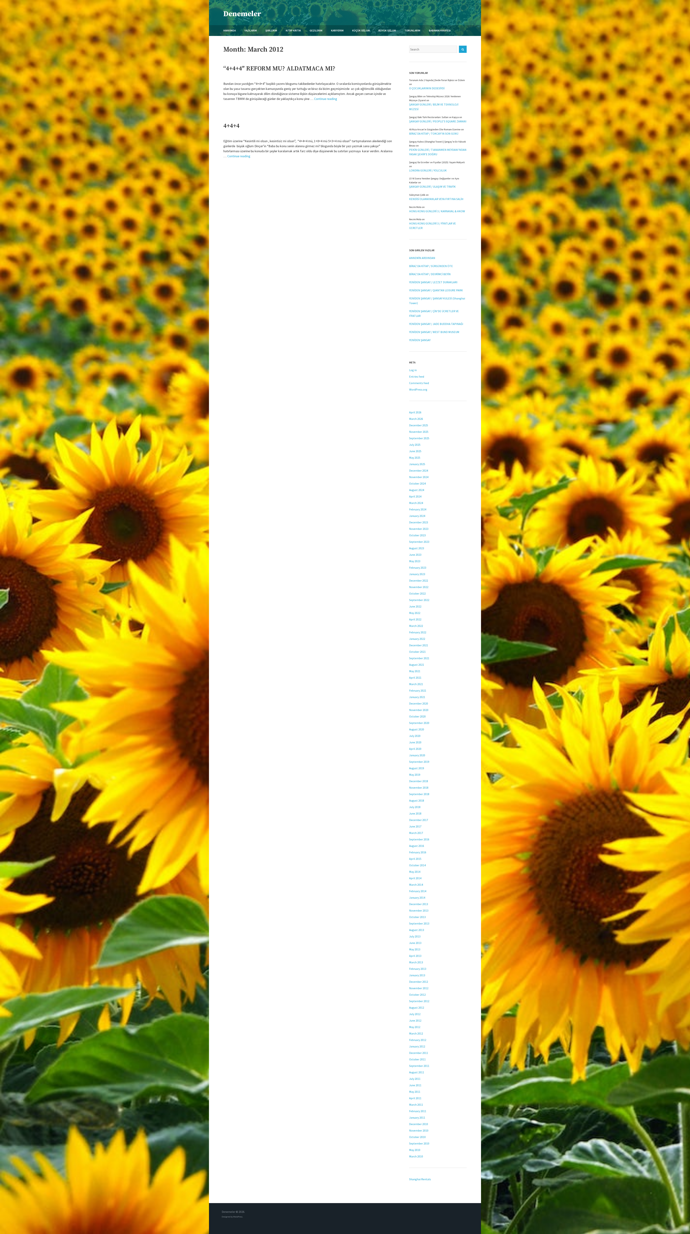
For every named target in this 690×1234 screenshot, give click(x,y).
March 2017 (416, 833)
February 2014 (417, 891)
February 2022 (417, 632)
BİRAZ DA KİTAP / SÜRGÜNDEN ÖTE (431, 266)
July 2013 (414, 936)
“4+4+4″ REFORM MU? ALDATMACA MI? (279, 68)
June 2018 (415, 813)
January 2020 (417, 755)
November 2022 (418, 587)
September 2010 (419, 1143)
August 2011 (416, 1072)
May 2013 (414, 949)
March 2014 (416, 884)
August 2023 (416, 548)
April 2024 (415, 496)
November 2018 (418, 787)
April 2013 (415, 956)
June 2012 (415, 1020)
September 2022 (419, 600)
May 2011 (414, 1091)
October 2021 (417, 651)
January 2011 (417, 1117)
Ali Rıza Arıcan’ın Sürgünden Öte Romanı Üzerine (435, 129)
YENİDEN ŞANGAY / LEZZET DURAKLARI (433, 282)
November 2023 (418, 529)
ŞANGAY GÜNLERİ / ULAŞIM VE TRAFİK (432, 186)
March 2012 (416, 1033)
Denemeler (242, 14)
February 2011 (417, 1111)
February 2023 (417, 567)
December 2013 (418, 904)
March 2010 (416, 1156)
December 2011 (418, 1053)
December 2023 (418, 522)
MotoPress (237, 1216)
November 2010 (418, 1130)
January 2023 (417, 574)
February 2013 (417, 969)
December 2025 (418, 425)
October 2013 (417, 917)
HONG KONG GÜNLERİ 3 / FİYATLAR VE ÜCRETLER (432, 226)
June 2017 (415, 826)
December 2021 (418, 645)
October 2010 (417, 1137)
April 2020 (415, 749)
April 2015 (415, 859)
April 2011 (415, 1098)
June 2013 (415, 943)
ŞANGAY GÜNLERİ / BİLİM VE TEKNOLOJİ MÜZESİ (433, 107)
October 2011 (417, 1059)
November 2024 (418, 477)
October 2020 (417, 716)
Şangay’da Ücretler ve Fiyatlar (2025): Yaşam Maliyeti (437, 162)
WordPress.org (418, 389)
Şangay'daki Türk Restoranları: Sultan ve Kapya (434, 117)
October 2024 (417, 483)
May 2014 (414, 871)
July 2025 (414, 444)
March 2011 (416, 1104)
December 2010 (418, 1124)
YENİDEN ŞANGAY (420, 340)
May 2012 (414, 1027)
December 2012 (418, 981)
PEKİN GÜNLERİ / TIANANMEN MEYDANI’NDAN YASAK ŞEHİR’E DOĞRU (437, 152)
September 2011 (419, 1066)
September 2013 (419, 923)
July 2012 (414, 1014)
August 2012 (416, 1007)
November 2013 (418, 910)
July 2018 (414, 807)
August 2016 (416, 846)
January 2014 (417, 897)
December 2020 (418, 703)
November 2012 (418, 988)
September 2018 (419, 794)
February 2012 (417, 1040)
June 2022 (415, 606)
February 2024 (417, 509)
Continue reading (325, 99)
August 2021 (416, 664)
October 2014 (417, 865)
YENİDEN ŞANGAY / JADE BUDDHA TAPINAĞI (436, 324)
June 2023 (415, 554)
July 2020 (414, 736)
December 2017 (418, 820)
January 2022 (417, 639)
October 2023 (417, 535)
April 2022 (415, 619)
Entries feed (416, 376)
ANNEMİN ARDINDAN (422, 258)
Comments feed (419, 383)
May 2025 (414, 457)
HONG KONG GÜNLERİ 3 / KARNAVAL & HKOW (437, 211)
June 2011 (415, 1085)
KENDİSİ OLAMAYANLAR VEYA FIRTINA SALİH (436, 199)
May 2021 (414, 671)
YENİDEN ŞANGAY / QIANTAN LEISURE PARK (436, 290)
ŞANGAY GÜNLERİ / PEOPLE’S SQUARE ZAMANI (437, 121)
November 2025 (418, 431)
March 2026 (416, 419)
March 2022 (416, 626)
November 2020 (418, 710)
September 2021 (419, 658)
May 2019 (414, 774)
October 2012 (417, 994)
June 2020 (415, 742)
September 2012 (419, 1001)
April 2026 (415, 412)
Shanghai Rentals (420, 1179)
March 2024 (416, 503)
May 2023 (414, 561)
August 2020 (416, 729)
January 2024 (417, 516)
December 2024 (418, 470)
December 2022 (418, 580)
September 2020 (419, 723)
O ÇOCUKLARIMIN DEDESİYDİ (427, 88)
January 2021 (417, 697)
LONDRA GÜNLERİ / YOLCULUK (428, 170)
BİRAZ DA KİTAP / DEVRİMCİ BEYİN (430, 274)
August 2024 (416, 490)
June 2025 (415, 451)
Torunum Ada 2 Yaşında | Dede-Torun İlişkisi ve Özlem (437, 80)
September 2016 (419, 839)
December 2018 (418, 781)
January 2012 (417, 1046)
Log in (413, 370)
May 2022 (414, 613)
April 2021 (415, 677)
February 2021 (417, 690)
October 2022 (417, 593)
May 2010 (414, 1150)
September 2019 (419, 761)
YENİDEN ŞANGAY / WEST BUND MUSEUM (434, 332)
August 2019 (416, 768)
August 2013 (416, 930)
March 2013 (416, 962)
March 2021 (416, 684)
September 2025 (419, 438)
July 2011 (414, 1079)
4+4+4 (231, 126)
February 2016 (417, 852)
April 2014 (415, 878)
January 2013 (417, 975)
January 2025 (417, 464)
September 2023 (419, 541)
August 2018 (416, 800)
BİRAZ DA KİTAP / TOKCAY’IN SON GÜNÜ (433, 133)
